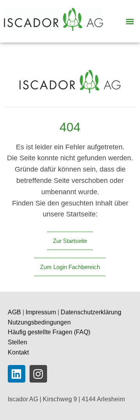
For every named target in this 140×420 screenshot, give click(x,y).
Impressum (41, 312)
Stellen (17, 342)
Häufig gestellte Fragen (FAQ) (49, 332)
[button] (129, 21)
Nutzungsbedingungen (39, 322)
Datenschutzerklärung (91, 312)
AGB (14, 312)
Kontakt (18, 352)
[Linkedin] (16, 374)
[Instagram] (38, 374)
